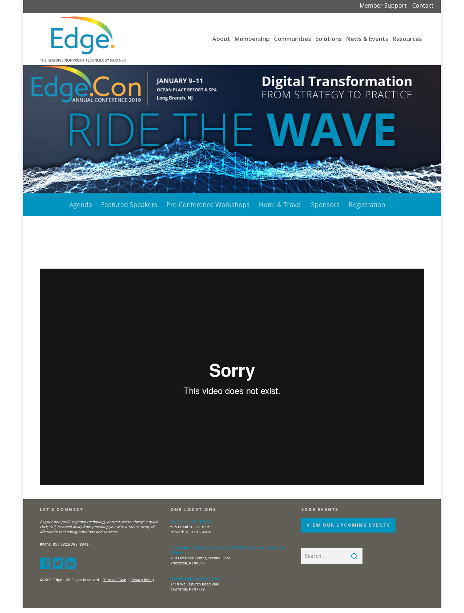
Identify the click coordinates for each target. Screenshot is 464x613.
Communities (292, 39)
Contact (423, 5)
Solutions (328, 39)
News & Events (367, 39)
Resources (407, 39)
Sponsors (325, 204)
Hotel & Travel (280, 204)
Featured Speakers (129, 204)
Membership (252, 39)
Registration (367, 204)
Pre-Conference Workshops (208, 204)
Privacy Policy (142, 579)
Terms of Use (114, 579)
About (221, 39)
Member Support (383, 5)
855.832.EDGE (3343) (71, 544)
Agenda (80, 204)
